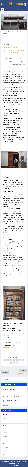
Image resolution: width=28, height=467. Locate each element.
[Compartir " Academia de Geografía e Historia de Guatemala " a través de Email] (14, 363)
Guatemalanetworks (14, 463)
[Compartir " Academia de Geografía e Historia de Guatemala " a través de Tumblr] (14, 360)
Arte (4, 421)
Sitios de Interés (7, 451)
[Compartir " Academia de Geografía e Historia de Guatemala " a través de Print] (17, 363)
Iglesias (5, 432)
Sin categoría (6, 447)
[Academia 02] (14, 168)
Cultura (5, 429)
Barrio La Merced (7, 393)
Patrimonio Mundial (8, 440)
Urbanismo (5, 455)
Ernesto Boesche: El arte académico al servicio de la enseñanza (12, 388)
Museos (5, 436)
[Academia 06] (14, 319)
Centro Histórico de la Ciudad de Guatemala (14, 396)
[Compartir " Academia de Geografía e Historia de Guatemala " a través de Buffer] (23, 360)
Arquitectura (6, 418)
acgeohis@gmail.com (8, 347)
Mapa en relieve (7, 405)
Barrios (5, 425)
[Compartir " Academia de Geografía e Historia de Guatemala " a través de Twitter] (8, 360)
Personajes (5, 443)
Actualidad (5, 414)
